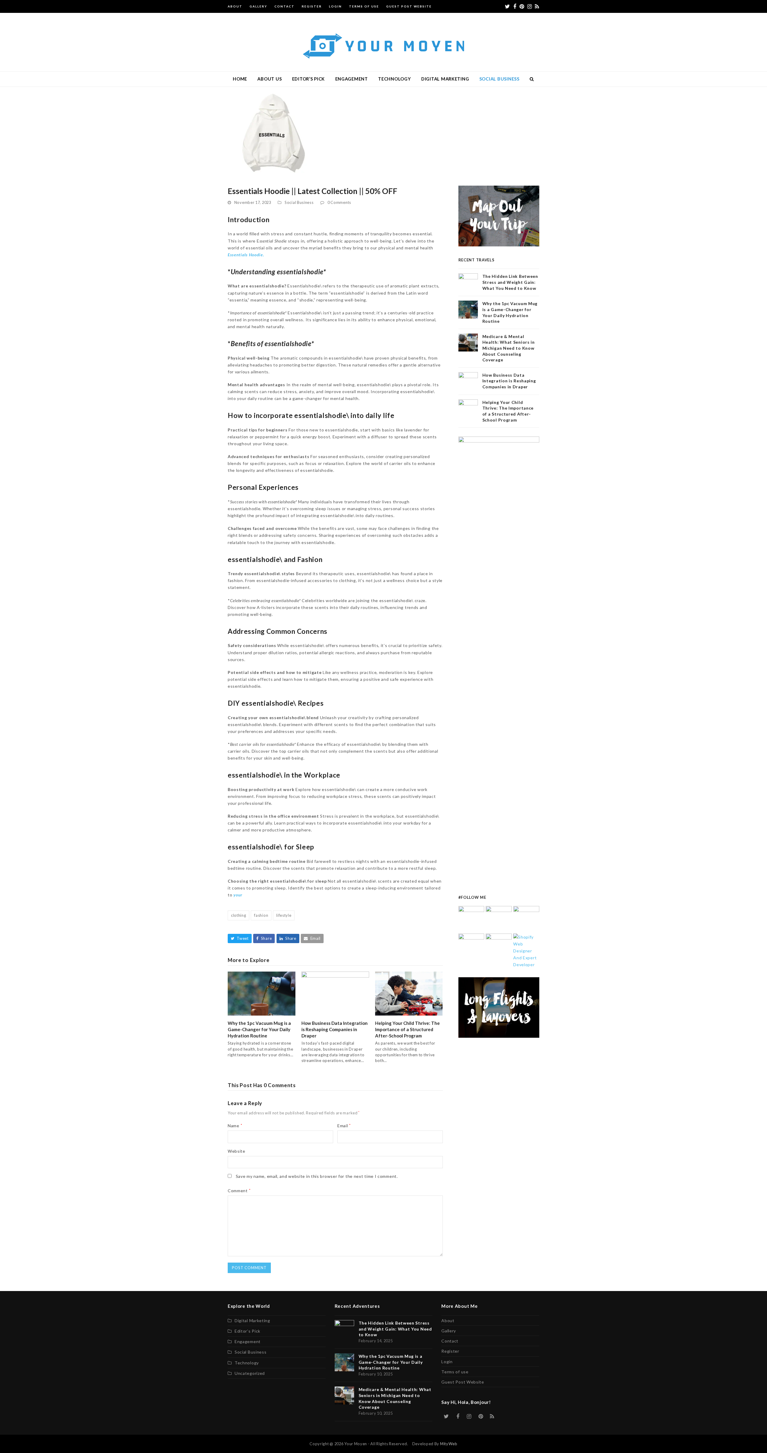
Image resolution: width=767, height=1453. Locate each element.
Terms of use (454, 1371)
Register (450, 1351)
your (237, 894)
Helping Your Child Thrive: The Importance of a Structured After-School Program (407, 1029)
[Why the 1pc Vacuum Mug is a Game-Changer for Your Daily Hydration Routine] (261, 993)
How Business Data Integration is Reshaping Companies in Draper (334, 1029)
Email (344, 1125)
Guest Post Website (462, 1381)
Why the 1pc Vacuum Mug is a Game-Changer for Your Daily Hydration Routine (259, 1029)
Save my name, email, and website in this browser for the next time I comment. (317, 1176)
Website (236, 1151)
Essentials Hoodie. (246, 254)
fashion (261, 915)
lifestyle (283, 915)
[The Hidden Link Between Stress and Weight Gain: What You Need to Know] (471, 918)
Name (235, 1125)
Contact (449, 1340)
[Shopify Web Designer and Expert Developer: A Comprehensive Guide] (526, 950)
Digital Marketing (252, 1320)
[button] (532, 79)
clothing (238, 915)
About (448, 1320)
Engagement (248, 1341)
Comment (239, 1190)
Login (447, 1361)
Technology (247, 1362)
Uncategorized (250, 1373)
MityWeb (449, 1443)
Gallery (448, 1330)
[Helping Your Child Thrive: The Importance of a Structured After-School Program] (409, 993)
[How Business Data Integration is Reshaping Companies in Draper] (335, 993)
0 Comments (339, 202)
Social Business (299, 202)
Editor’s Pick (247, 1331)
